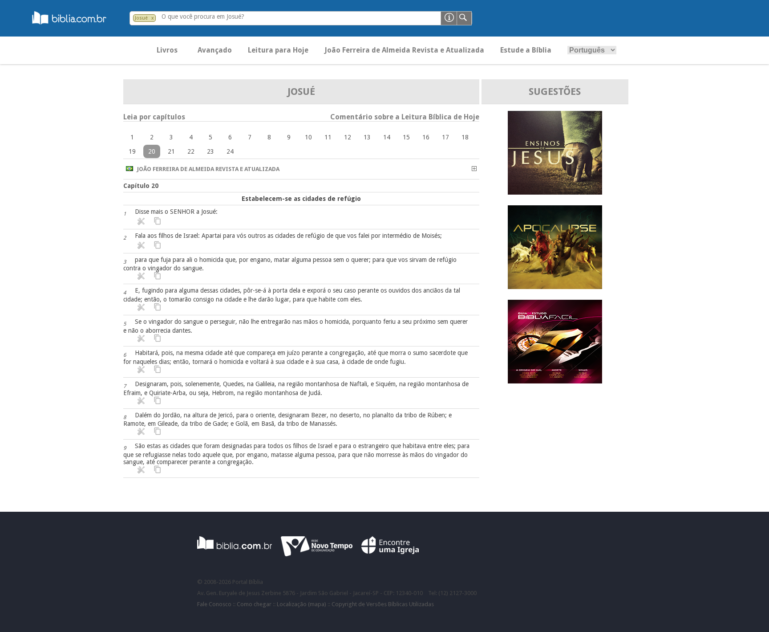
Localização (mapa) (301, 604)
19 (132, 151)
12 (347, 137)
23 (210, 151)
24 (230, 151)
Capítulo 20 (140, 185)
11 (328, 137)
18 (465, 137)
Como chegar (254, 604)
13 (367, 137)
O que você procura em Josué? (203, 16)
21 (171, 151)
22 (190, 151)
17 (445, 137)
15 (406, 137)
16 (425, 137)
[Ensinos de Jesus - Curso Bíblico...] (555, 192)
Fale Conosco (214, 604)
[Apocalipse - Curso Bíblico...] (555, 286)
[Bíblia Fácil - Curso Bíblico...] (555, 381)
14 (386, 137)
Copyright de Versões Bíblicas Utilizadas (383, 604)
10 (308, 137)
